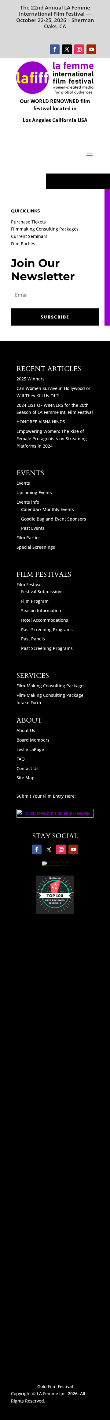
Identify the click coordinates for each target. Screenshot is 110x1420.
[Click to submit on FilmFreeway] (55, 816)
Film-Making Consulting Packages (51, 686)
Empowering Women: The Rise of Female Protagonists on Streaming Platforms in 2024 (51, 438)
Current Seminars (29, 236)
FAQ (20, 759)
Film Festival (29, 584)
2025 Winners (30, 379)
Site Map (25, 778)
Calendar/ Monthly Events (47, 509)
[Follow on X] (67, 49)
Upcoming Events (34, 492)
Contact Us (27, 768)
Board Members (33, 740)
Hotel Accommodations (44, 620)
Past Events (33, 528)
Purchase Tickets (28, 222)
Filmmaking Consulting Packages (45, 229)
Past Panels (33, 639)
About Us (25, 730)
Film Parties (23, 243)
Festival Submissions (42, 591)
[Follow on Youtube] (91, 49)
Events (23, 483)
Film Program (35, 601)
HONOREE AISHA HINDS (40, 422)
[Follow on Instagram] (79, 49)
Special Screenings (35, 547)
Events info (27, 502)
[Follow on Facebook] (55, 49)
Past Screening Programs (47, 629)
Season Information (41, 610)
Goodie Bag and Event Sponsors (53, 519)
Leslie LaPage (30, 749)
